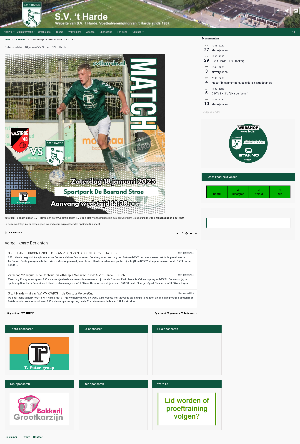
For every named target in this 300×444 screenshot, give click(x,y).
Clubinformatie (25, 31)
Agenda (90, 31)
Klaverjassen (220, 50)
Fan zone (122, 31)
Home (7, 40)
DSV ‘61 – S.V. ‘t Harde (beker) (230, 93)
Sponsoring (106, 31)
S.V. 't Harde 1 (20, 40)
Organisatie (44, 31)
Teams (59, 31)
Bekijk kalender (211, 112)
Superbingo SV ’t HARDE (20, 313)
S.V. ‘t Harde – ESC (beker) (228, 61)
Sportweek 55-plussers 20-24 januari (175, 313)
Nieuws (8, 31)
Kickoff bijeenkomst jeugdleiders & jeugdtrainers (242, 82)
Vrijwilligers (74, 31)
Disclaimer (11, 437)
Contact (136, 31)
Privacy (25, 437)
